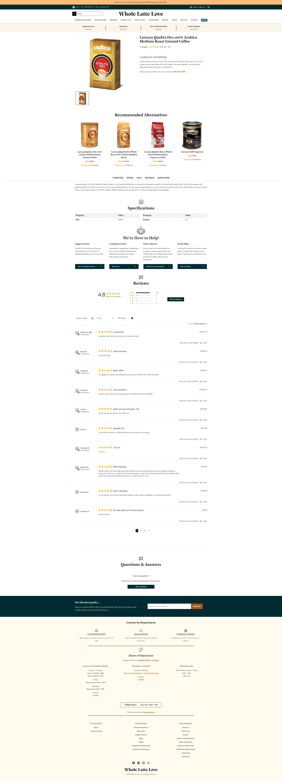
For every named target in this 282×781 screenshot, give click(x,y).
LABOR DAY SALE (88, 26)
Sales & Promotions (141, 727)
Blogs (141, 738)
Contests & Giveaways (141, 749)
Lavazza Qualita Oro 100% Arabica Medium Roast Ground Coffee (90, 155)
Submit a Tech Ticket (151, 673)
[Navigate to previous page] (133, 530)
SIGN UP (196, 606)
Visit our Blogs (185, 266)
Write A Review (176, 299)
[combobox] (89, 14)
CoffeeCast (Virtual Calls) (185, 749)
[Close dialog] (35, 366)
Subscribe (185, 757)
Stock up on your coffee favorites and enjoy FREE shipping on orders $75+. (141, 2)
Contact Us (186, 731)
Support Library (135, 673)
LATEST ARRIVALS (194, 26)
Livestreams (185, 753)
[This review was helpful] (201, 343)
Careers (186, 735)
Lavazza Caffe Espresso (192, 152)
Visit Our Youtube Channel (155, 266)
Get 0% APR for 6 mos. (158, 26)
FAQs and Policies (185, 742)
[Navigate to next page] (148, 530)
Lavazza (144, 47)
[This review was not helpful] (204, 343)
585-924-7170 (144, 660)
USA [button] (76, 7)
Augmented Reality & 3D (141, 746)
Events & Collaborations (185, 738)
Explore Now (194, 29)
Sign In (96, 727)
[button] (144, 293)
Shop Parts (116, 266)
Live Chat (155, 660)
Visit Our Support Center (86, 266)
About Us (185, 727)
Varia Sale (123, 26)
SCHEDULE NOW (19, 411)
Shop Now (88, 29)
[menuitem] (96, 727)
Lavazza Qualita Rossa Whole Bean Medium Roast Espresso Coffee (158, 155)
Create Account (96, 731)
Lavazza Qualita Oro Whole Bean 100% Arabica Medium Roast (124, 155)
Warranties (141, 731)
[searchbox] (82, 318)
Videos (141, 742)
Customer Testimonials (185, 746)
